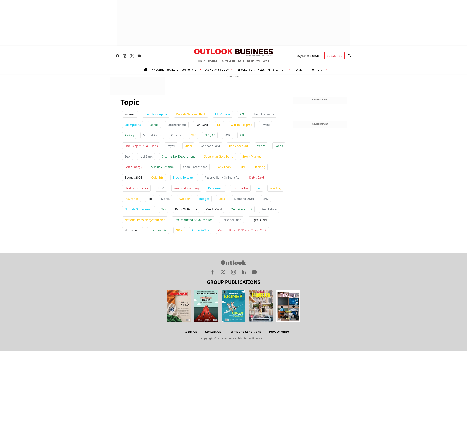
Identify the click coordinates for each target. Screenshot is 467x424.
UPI (242, 167)
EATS (241, 61)
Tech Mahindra (264, 114)
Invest (265, 125)
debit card (256, 178)
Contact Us (213, 332)
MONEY (212, 61)
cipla (221, 199)
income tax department (178, 156)
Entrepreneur (176, 125)
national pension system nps (145, 220)
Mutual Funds (152, 135)
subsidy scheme (162, 167)
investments (158, 230)
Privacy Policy (279, 332)
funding (275, 188)
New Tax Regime (155, 114)
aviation (184, 199)
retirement (215, 188)
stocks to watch (184, 178)
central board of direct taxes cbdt (242, 230)
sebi (127, 156)
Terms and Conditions (245, 332)
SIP (242, 135)
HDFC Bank (222, 114)
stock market (251, 156)
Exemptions (133, 125)
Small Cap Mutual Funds (141, 146)
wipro (261, 146)
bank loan (223, 167)
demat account (241, 209)
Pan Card (201, 125)
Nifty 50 (210, 135)
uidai (188, 146)
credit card (214, 209)
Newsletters (246, 70)
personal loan (231, 220)
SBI (193, 135)
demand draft (244, 199)
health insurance (136, 188)
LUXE (266, 61)
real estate (269, 209)
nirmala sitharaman (138, 209)
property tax (200, 230)
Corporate (188, 70)
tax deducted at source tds (193, 220)
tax (163, 209)
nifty (179, 230)
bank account (238, 146)
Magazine (158, 70)
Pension (176, 135)
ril (259, 188)
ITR (150, 199)
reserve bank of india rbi (222, 178)
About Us (190, 332)
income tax (240, 188)
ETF (219, 125)
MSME (165, 199)
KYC (242, 114)
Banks (154, 125)
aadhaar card (210, 146)
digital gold (258, 220)
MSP (227, 135)
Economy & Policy (217, 70)
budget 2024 (133, 178)
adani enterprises (195, 167)
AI (269, 70)
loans (279, 146)
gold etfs (157, 178)
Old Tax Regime (241, 125)
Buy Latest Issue (307, 56)
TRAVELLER (227, 61)
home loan (132, 230)
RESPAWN (253, 61)
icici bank (146, 156)
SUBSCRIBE (334, 56)
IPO (265, 199)
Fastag (129, 135)
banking (259, 167)
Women (130, 114)
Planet (298, 70)
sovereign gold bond (218, 156)
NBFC (161, 188)
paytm (171, 146)
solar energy (133, 167)
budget (204, 199)
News (261, 70)
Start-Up (279, 70)
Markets (172, 70)
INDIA (201, 61)
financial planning (186, 188)
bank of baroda (186, 209)
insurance (131, 199)
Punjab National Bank (191, 114)
